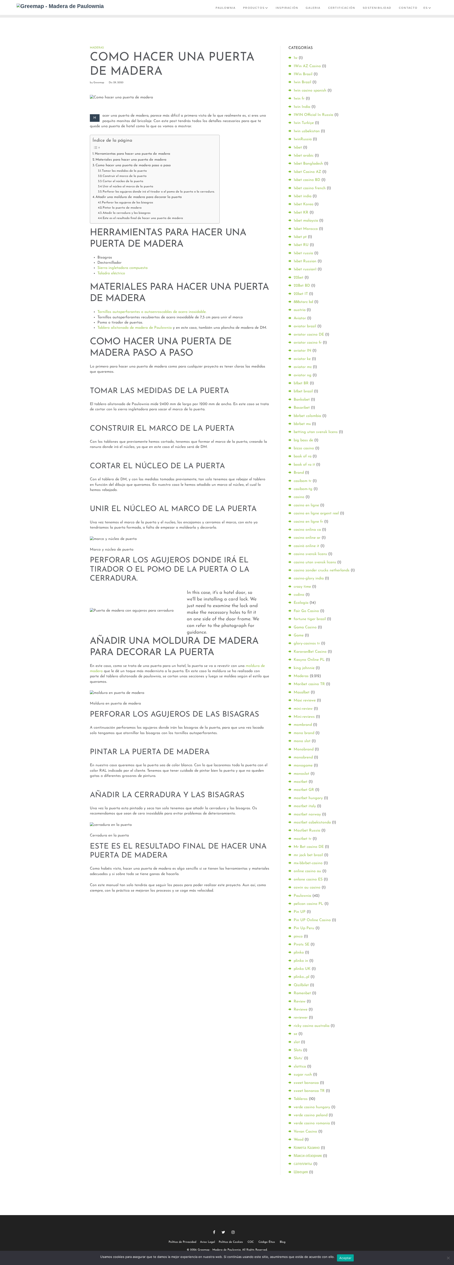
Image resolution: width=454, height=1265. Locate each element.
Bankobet (302, 400)
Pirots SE (301, 944)
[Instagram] (233, 1232)
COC (251, 1242)
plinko (299, 952)
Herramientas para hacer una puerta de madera (132, 154)
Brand (299, 473)
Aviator (300, 318)
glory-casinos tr (307, 643)
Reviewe (300, 1009)
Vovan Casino (305, 1132)
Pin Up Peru (304, 928)
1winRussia (303, 139)
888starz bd (303, 302)
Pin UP (300, 912)
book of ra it (304, 465)
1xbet (298, 147)
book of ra (302, 456)
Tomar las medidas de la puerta (124, 170)
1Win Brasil (303, 74)
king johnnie (304, 668)
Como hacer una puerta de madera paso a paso (133, 165)
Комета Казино (307, 1148)
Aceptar (345, 1258)
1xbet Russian (305, 261)
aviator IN (302, 351)
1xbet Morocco (306, 229)
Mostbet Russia (307, 830)
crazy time (302, 587)
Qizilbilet (301, 985)
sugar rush (303, 1075)
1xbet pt (300, 237)
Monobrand (304, 749)
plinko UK (302, 969)
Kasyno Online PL (309, 660)
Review (300, 1001)
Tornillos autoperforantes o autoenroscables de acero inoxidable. (151, 312)
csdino (299, 595)
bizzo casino (304, 448)
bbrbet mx (302, 424)
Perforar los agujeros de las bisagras (127, 202)
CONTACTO (408, 7)
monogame (303, 765)
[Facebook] (214, 1232)
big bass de (303, 440)
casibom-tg (303, 489)
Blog (282, 1242)
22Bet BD (302, 286)
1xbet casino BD (307, 180)
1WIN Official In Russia (313, 115)
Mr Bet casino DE (309, 847)
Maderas (97, 47)
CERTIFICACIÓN (341, 7)
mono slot (302, 741)
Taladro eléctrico (111, 273)
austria (300, 310)
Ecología (301, 603)
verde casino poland (310, 1115)
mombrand (303, 725)
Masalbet (302, 692)
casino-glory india (309, 578)
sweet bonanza (306, 1083)
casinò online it (306, 546)
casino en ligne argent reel (316, 513)
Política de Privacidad (182, 1242)
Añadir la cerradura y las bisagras (126, 212)
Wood (298, 1140)
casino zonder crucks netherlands (321, 570)
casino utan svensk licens (315, 562)
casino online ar (307, 538)
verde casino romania (312, 1123)
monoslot (301, 774)
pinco (298, 936)
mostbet (300, 782)
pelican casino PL (308, 904)
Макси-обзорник (308, 1156)
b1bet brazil (303, 391)
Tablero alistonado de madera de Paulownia (134, 328)
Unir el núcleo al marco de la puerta (128, 186)
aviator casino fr (308, 343)
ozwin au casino (307, 887)
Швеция (301, 1172)
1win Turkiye (304, 123)
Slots (298, 1050)
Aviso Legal (207, 1242)
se (295, 1034)
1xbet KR (301, 212)
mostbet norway (307, 814)
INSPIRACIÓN (287, 7)
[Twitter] (223, 1232)
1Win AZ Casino (307, 66)
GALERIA (313, 7)
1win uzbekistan (307, 131)
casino (299, 497)
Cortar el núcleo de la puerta (123, 181)
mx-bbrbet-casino (308, 863)
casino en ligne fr (308, 522)
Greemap (98, 82)
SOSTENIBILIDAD (377, 7)
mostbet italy (305, 806)
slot (297, 1042)
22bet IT (301, 294)
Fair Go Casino (306, 611)
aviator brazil (305, 326)
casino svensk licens (310, 554)
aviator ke (302, 359)
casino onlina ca (307, 530)
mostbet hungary (308, 798)
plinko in (301, 961)
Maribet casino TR (309, 684)
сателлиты (303, 1164)
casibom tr (302, 481)
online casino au (307, 871)
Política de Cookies (231, 1242)
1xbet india (302, 196)
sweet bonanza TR (309, 1091)
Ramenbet (302, 993)
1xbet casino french (310, 188)
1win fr (299, 99)
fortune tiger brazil (310, 619)
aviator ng (302, 375)
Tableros (301, 1099)
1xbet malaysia (306, 221)
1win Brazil (302, 82)
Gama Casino (305, 627)
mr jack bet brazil (308, 855)
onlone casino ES (308, 879)
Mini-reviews (304, 717)
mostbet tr (302, 839)
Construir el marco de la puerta (125, 176)
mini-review (303, 709)
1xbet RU (301, 245)
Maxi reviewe (305, 700)
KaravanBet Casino (310, 652)
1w (295, 58)
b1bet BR (301, 383)
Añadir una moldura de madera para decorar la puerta (139, 197)
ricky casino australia (311, 1026)
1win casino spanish (310, 90)
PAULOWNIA (226, 7)
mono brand (304, 733)
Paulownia (302, 896)
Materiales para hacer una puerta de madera (131, 160)
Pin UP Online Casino (312, 920)
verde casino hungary (312, 1107)
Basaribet (302, 408)
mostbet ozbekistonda (312, 822)
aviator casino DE (309, 335)
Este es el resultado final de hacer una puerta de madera (143, 218)
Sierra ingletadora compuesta (122, 268)
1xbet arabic (304, 156)
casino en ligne (306, 505)
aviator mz (303, 367)
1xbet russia (303, 253)
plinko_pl (301, 977)
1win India (302, 107)
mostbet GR (304, 790)
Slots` (298, 1058)
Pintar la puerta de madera (122, 207)
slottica (300, 1066)
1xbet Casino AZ (307, 172)
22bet (298, 278)
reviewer (301, 1018)
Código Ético (266, 1242)
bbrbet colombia (307, 416)
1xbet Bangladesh (308, 164)
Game (299, 635)
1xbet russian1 (305, 269)
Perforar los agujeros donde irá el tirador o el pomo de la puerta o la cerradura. (159, 191)
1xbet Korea (303, 204)
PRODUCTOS (254, 7)
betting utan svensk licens (316, 432)
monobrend (303, 757)
